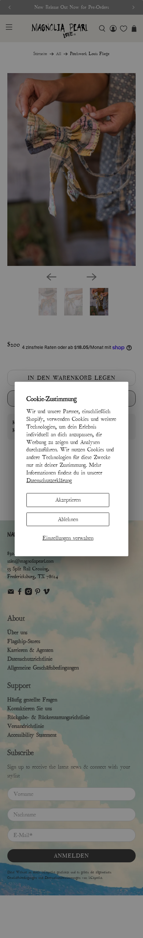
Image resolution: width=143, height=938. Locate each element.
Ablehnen (68, 519)
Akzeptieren (68, 500)
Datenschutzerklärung (49, 480)
